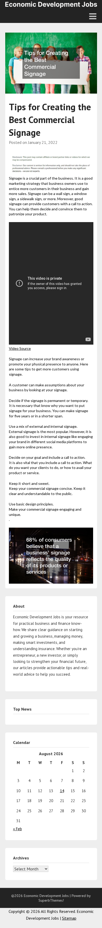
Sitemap (69, 918)
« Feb (17, 828)
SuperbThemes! (51, 900)
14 (62, 790)
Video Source (20, 348)
